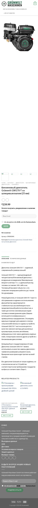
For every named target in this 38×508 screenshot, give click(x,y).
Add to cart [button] (7, 415)
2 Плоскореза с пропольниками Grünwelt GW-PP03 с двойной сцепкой (10, 407)
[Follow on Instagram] (7, 457)
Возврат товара (8, 455)
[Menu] (26, 3)
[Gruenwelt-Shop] (12, 3)
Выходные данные (9, 441)
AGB (18, 222)
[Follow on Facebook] (3, 457)
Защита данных (8, 452)
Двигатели (20, 183)
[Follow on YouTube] (14, 457)
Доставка (5, 447)
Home (4, 183)
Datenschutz (31, 222)
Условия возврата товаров (12, 449)
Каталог (10, 183)
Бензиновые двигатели (15, 240)
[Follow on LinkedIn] (10, 457)
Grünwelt (15, 184)
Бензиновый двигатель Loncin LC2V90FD (27, 405)
